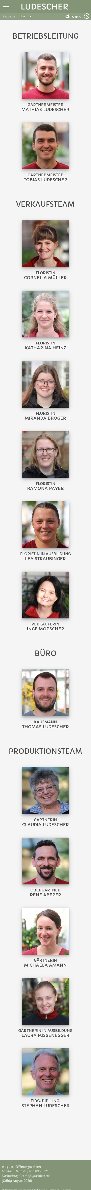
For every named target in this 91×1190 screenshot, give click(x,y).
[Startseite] (44, 7)
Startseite (8, 16)
